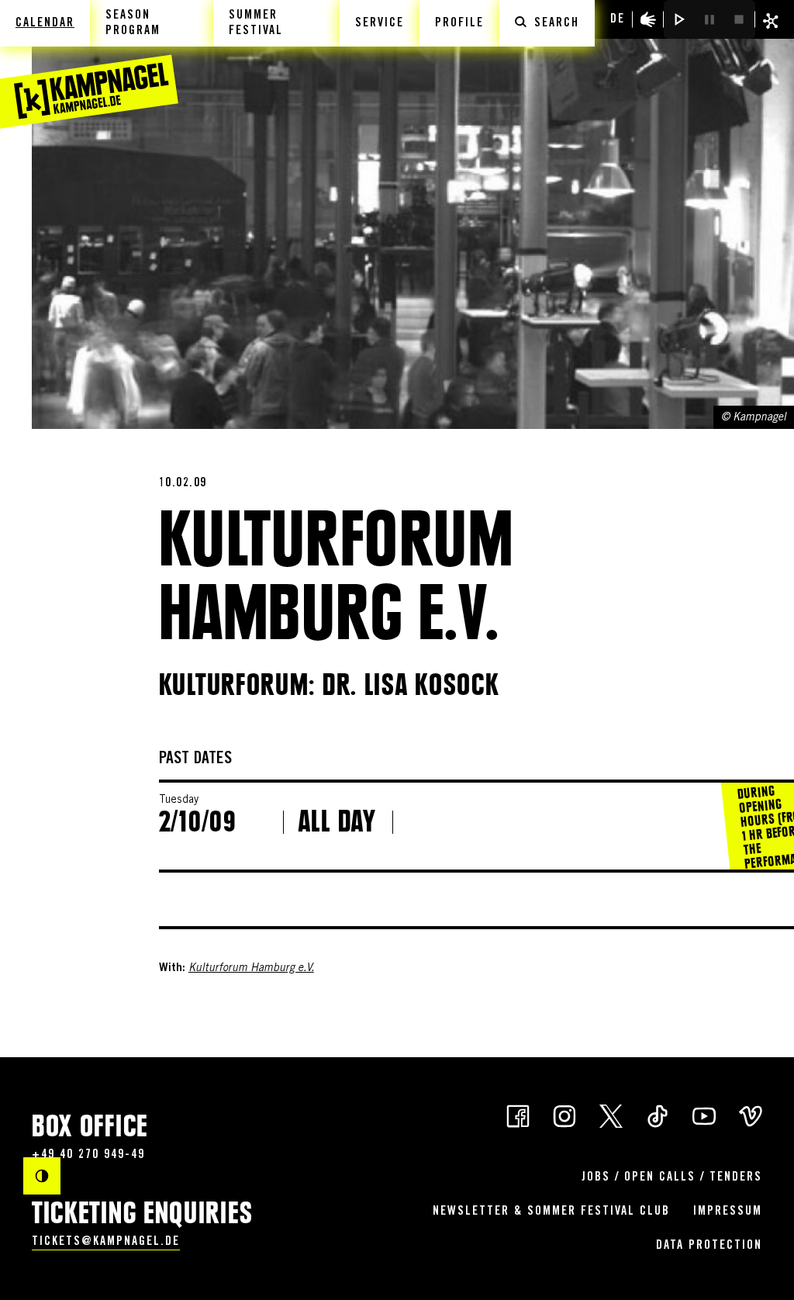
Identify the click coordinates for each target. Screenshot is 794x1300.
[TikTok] (657, 1115)
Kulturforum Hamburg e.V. (251, 968)
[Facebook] (518, 1115)
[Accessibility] (648, 19)
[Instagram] (564, 1115)
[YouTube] (704, 1115)
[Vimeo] (750, 1115)
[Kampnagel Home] (89, 64)
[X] (611, 1115)
